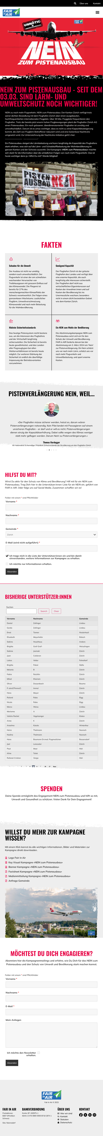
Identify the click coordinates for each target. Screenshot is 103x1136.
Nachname (12, 515)
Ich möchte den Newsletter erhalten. (21, 1054)
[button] (75, 3)
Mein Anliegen (13, 1020)
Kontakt (96, 3)
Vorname (11, 501)
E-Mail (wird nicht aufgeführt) (23, 542)
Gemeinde (12, 529)
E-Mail (10, 1006)
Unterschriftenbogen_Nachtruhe (21, 138)
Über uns (84, 3)
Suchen (9, 607)
